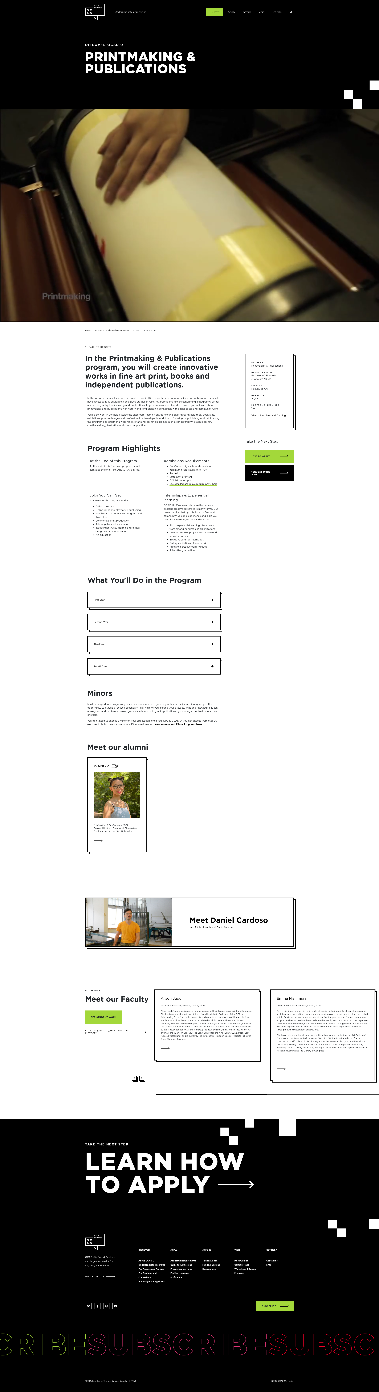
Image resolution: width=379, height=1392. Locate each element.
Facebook (97, 1306)
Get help (277, 12)
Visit (261, 12)
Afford (247, 12)
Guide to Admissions (181, 1264)
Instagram (106, 1306)
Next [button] (141, 1078)
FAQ (268, 1264)
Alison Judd (171, 998)
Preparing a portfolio (181, 1269)
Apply (231, 12)
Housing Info (209, 1269)
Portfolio (174, 473)
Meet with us (241, 1260)
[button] (154, 600)
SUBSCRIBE (269, 1306)
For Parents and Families (151, 1269)
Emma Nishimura (292, 998)
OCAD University (95, 12)
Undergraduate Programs (117, 330)
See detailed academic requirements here (193, 484)
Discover (215, 12)
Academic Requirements (183, 1260)
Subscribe (132, 1344)
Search (291, 12)
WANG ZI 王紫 (106, 765)
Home (87, 330)
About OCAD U (146, 1260)
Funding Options (211, 1264)
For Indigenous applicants (152, 1281)
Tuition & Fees (209, 1260)
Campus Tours (241, 1264)
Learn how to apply (165, 1173)
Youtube (115, 1306)
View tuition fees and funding (268, 415)
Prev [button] (134, 1078)
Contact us (272, 1260)
